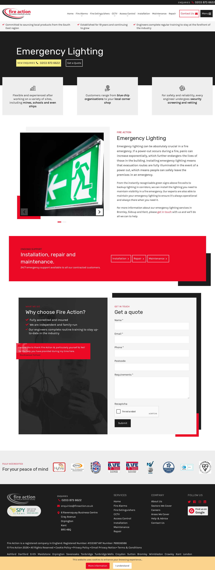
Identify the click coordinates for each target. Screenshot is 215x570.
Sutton (131, 554)
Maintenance (159, 13)
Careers (155, 510)
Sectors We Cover (161, 505)
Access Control (127, 13)
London (187, 554)
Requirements (124, 374)
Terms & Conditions (130, 547)
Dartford (23, 554)
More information (97, 565)
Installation (144, 13)
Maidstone (44, 554)
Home (70, 13)
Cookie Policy (63, 547)
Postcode (120, 360)
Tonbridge (87, 554)
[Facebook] (194, 501)
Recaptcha (121, 403)
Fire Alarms (82, 13)
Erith (33, 554)
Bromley (142, 554)
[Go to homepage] (16, 13)
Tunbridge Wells (104, 554)
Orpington (58, 554)
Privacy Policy (81, 547)
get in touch (164, 212)
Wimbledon (156, 554)
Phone (119, 347)
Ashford (11, 554)
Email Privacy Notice (103, 547)
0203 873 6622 (205, 2)
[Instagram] (199, 501)
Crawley (169, 554)
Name (119, 320)
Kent (178, 554)
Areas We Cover (160, 514)
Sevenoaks (72, 554)
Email (119, 333)
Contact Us (157, 522)
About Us (156, 501)
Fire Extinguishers (100, 13)
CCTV (114, 13)
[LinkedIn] (205, 501)
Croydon (120, 554)
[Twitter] (189, 501)
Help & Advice (159, 518)
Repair (172, 13)
